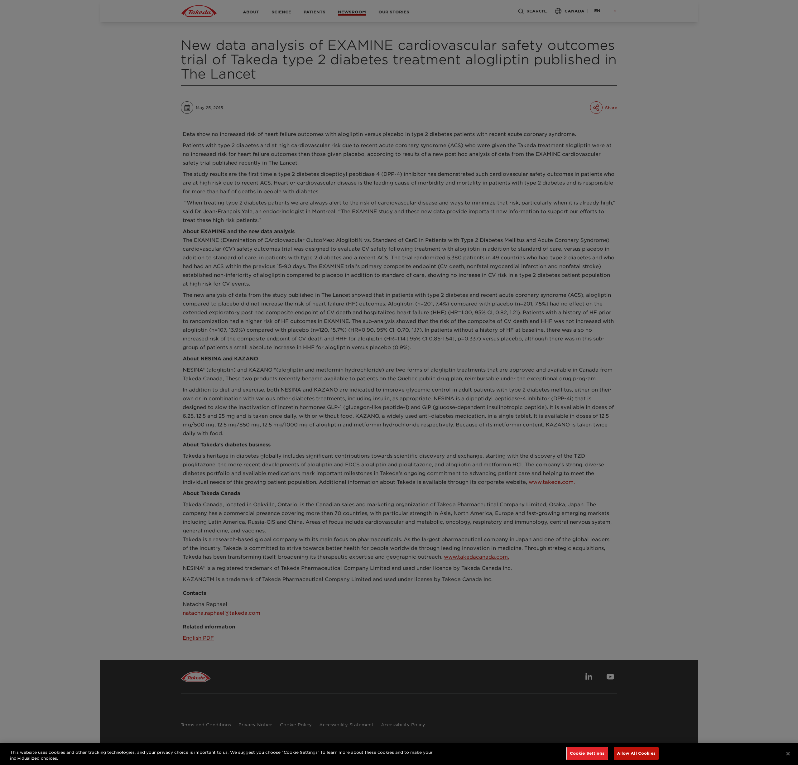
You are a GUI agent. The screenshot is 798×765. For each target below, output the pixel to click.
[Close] (788, 753)
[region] (399, 754)
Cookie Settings (587, 753)
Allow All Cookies (636, 753)
